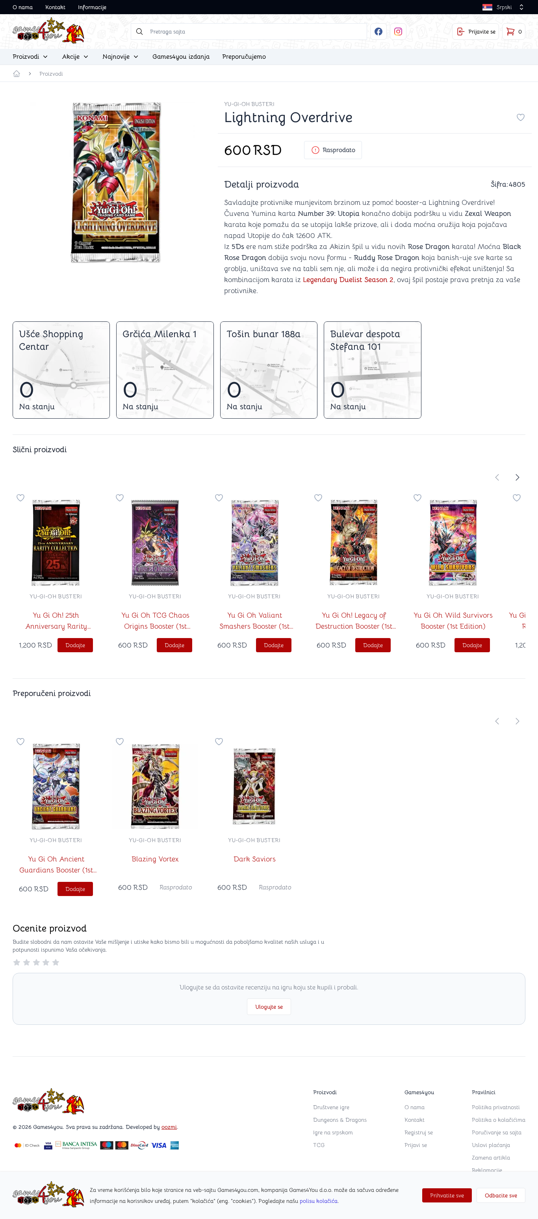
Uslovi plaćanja (491, 1144)
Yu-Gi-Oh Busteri (249, 104)
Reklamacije (487, 1170)
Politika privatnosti (496, 1107)
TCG (319, 1144)
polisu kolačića (319, 1200)
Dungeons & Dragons (340, 1119)
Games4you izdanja (181, 57)
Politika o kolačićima (498, 1119)
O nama (23, 7)
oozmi (169, 1126)
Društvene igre (331, 1107)
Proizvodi (51, 73)
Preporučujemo (244, 57)
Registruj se (418, 1132)
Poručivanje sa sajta (496, 1132)
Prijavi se (415, 1144)
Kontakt (55, 7)
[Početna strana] (16, 74)
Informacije (92, 7)
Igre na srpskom (333, 1132)
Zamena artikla (491, 1157)
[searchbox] (249, 31)
